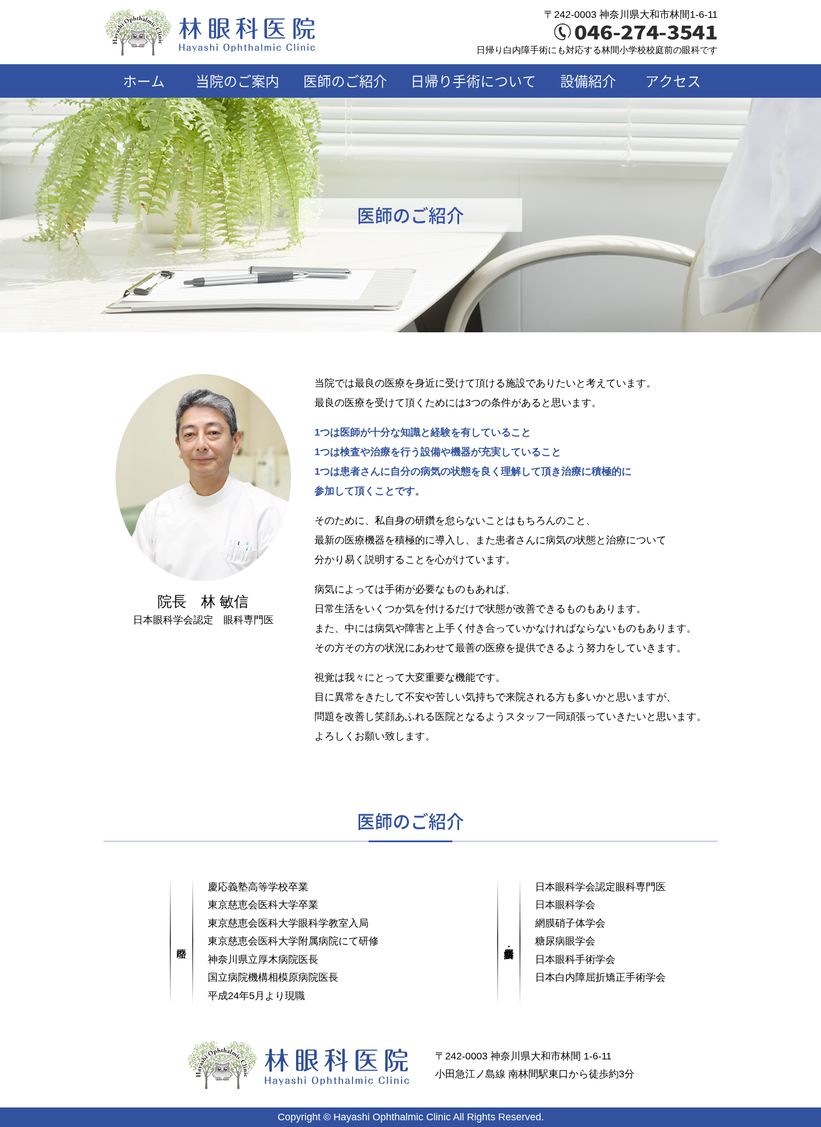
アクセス (673, 80)
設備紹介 (588, 80)
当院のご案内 (237, 80)
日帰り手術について (473, 80)
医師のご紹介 (345, 80)
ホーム (144, 80)
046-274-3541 (646, 32)
